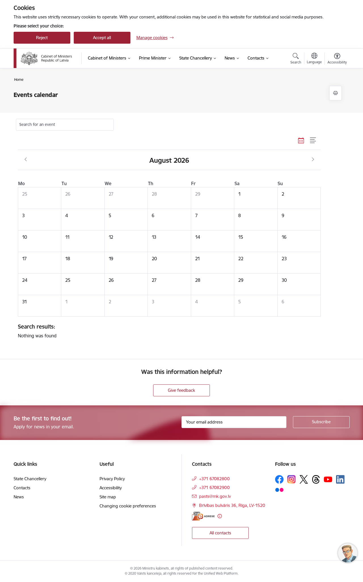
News (19, 497)
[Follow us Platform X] (303, 479)
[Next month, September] (313, 159)
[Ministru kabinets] (46, 58)
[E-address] (203, 516)
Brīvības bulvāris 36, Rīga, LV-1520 (232, 505)
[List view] (313, 140)
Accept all (102, 37)
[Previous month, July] (26, 159)
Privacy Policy (112, 478)
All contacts (220, 533)
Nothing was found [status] (37, 330)
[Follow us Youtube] (328, 479)
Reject (42, 37)
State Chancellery (30, 478)
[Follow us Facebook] (279, 479)
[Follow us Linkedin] (340, 479)
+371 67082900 (214, 487)
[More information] (220, 516)
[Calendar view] (301, 140)
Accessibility (111, 487)
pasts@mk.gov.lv (215, 496)
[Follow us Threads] (316, 479)
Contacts (22, 487)
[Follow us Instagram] (291, 479)
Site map (108, 497)
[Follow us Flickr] (279, 489)
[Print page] (335, 93)
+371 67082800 (214, 478)
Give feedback (181, 390)
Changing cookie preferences (128, 506)
